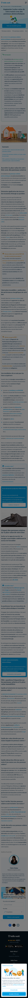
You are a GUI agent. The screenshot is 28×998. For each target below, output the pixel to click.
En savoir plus (14, 990)
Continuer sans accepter (7, 965)
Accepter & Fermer (14, 994)
